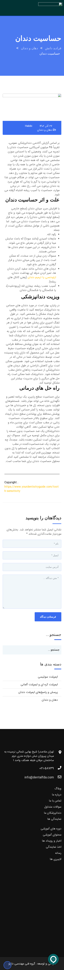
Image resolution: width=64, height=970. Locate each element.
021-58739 (46, 768)
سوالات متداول (52, 807)
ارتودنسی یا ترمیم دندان (42, 277)
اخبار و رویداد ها (51, 841)
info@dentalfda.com (39, 777)
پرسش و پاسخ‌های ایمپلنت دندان (38, 692)
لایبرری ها (55, 859)
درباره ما (56, 794)
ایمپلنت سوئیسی (48, 677)
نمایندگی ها (54, 819)
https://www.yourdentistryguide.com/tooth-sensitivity (31, 489)
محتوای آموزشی (52, 834)
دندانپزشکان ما (52, 813)
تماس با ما (55, 800)
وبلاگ (58, 788)
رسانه (58, 853)
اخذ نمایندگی (53, 847)
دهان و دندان (44, 130)
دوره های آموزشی (51, 828)
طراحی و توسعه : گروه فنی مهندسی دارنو (32, 963)
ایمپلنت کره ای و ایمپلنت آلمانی (39, 684)
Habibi (28, 126)
